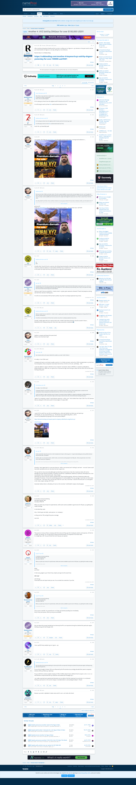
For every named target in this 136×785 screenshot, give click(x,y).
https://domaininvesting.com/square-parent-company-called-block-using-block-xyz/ (54, 419)
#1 (93, 45)
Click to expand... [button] (64, 203)
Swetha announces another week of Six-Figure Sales (45, 725)
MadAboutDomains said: (41, 118)
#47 (93, 307)
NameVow (106, 140)
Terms (102, 766)
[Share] (91, 45)
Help (110, 766)
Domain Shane (108, 61)
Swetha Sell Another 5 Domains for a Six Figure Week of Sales (48, 730)
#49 (93, 348)
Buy (44, 13)
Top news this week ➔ (103, 40)
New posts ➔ (100, 97)
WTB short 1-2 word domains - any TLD (104, 305)
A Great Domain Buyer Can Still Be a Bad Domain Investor (105, 51)
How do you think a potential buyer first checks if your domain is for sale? (104, 187)
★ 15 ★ (28, 60)
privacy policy (83, 773)
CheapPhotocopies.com (105, 161)
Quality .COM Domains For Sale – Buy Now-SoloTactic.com (104, 121)
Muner (104, 117)
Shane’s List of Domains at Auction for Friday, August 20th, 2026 (105, 58)
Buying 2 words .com (104, 300)
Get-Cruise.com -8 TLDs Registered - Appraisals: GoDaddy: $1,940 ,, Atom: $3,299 (105, 168)
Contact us (70, 766)
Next (93, 85)
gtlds (50, 746)
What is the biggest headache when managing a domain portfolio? (105, 233)
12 (38, 65)
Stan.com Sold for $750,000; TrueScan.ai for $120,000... (105, 79)
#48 (93, 332)
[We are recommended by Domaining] (25, 769)
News (39, 13)
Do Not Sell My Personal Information (92, 766)
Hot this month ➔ (101, 297)
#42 (93, 114)
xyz (38, 34)
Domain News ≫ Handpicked (43, 726)
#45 (93, 256)
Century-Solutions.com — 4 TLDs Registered (105, 164)
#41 (93, 89)
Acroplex (105, 355)
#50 (93, 381)
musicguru (88, 736)
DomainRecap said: (40, 385)
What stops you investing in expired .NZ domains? (105, 251)
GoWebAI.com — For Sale (105, 131)
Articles (106, 35)
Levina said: (38, 352)
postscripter (105, 105)
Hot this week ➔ (101, 228)
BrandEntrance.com (87, 741)
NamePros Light (31, 766)
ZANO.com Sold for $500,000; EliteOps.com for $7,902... (105, 72)
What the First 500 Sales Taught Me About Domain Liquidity (105, 280)
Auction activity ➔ (101, 155)
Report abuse (81, 766)
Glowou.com (102, 126)
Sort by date (84, 82)
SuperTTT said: (39, 553)
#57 (93, 622)
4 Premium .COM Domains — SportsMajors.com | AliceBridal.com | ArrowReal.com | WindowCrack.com (104, 112)
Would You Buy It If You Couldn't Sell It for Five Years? (105, 334)
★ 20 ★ (28, 103)
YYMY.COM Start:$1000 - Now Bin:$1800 (105, 171)
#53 (93, 496)
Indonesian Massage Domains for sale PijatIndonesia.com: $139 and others (105, 102)
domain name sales (55, 726)
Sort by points (91, 82)
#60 (93, 690)
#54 (93, 530)
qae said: (37, 283)
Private (77, 25)
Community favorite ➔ (103, 275)
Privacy (106, 766)
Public (72, 25)
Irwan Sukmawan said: (40, 93)
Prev (26, 85)
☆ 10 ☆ (28, 543)
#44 (93, 187)
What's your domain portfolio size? (104, 203)
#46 (93, 279)
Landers (55, 13)
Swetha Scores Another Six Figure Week (42, 735)
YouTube (102, 35)
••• (63, 525)
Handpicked (30, 16)
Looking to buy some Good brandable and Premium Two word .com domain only (105, 322)
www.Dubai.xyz (51, 139)
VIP (28, 57)
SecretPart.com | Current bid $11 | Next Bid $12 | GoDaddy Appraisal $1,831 (105, 137)
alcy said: (37, 451)
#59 (93, 659)
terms (89, 773)
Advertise (75, 766)
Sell (49, 13)
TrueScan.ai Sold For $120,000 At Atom (104, 239)
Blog (41, 16)
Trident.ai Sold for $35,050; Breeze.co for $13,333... (104, 65)
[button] (29, 13)
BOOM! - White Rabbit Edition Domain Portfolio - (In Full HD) (105, 44)
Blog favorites (100, 330)
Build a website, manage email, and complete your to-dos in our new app (68, 20)
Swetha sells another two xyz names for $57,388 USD (46, 745)
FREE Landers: (60, 25)
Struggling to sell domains (105, 315)
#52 (93, 447)
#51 (93, 410)
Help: (69, 25)
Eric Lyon (105, 47)
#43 (93, 136)
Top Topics (36, 16)
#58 (93, 642)
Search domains (108, 9)
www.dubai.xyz (43, 207)
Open (65, 25)
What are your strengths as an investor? (105, 197)
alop (90, 726)
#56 (93, 592)
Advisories (52, 16)
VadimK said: (38, 191)
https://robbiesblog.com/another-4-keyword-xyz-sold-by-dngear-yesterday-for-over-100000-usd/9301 (63, 57)
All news (24, 16)
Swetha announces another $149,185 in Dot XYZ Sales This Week (49, 740)
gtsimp (104, 128)
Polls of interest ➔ (102, 194)
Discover (33, 13)
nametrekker (88, 746)
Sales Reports (46, 16)
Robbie (25, 34)
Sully (106, 54)
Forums (25, 13)
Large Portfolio (28, 59)
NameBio (106, 68)
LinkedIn (107, 34)
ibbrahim (105, 132)
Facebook (101, 34)
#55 (93, 550)
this (50, 104)
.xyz (36, 34)
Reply (92, 62)
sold (50, 731)
